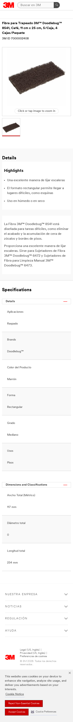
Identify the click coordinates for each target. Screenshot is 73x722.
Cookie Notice (14, 694)
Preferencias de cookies (33, 656)
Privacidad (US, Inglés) (32, 653)
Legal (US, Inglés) (30, 650)
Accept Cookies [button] (16, 712)
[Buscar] (57, 5)
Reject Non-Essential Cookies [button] (23, 703)
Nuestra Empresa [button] (21, 594)
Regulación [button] (16, 618)
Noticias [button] (13, 606)
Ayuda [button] (11, 630)
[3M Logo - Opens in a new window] (8, 5)
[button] (43, 712)
